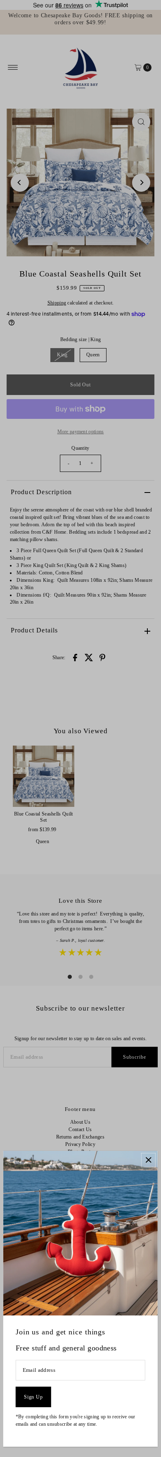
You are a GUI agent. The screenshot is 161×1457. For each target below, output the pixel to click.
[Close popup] (148, 1160)
